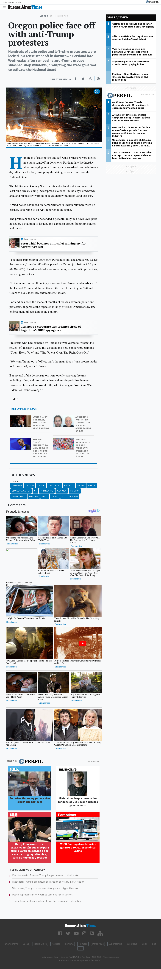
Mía (80, 948)
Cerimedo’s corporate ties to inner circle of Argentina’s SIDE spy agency (51, 328)
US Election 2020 (70, 496)
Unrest (91, 485)
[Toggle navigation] (5, 7)
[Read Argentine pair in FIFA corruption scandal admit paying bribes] (63, 417)
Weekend (132, 943)
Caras (26, 943)
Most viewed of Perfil (130, 96)
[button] (97, 91)
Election (74, 490)
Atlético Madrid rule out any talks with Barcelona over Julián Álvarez (82, 448)
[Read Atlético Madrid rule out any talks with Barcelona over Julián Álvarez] (63, 440)
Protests (68, 485)
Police (41, 485)
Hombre (82, 943)
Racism (81, 485)
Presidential (47, 490)
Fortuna (69, 943)
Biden (44, 496)
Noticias (56, 943)
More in (12, 761)
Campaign (61, 490)
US (35, 490)
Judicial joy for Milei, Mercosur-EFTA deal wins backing (41, 422)
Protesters (54, 485)
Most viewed (117, 17)
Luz (154, 943)
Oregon (30, 485)
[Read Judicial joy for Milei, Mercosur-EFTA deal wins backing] (21, 417)
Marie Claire (40, 943)
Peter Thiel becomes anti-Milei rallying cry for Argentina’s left (53, 245)
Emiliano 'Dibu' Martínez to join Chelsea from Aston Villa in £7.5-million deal (40, 448)
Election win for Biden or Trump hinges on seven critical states (46, 875)
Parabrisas (98, 943)
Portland (17, 485)
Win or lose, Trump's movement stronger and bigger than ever (45, 888)
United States (18, 496)
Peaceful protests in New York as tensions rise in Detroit (42, 894)
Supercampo (115, 943)
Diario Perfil (11, 943)
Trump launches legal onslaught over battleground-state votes (46, 901)
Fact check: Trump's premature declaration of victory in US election (48, 881)
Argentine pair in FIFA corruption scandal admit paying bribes (83, 423)
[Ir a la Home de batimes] (80, 925)
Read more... (31, 239)
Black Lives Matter (21, 490)
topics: (14, 481)
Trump (55, 496)
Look (144, 943)
